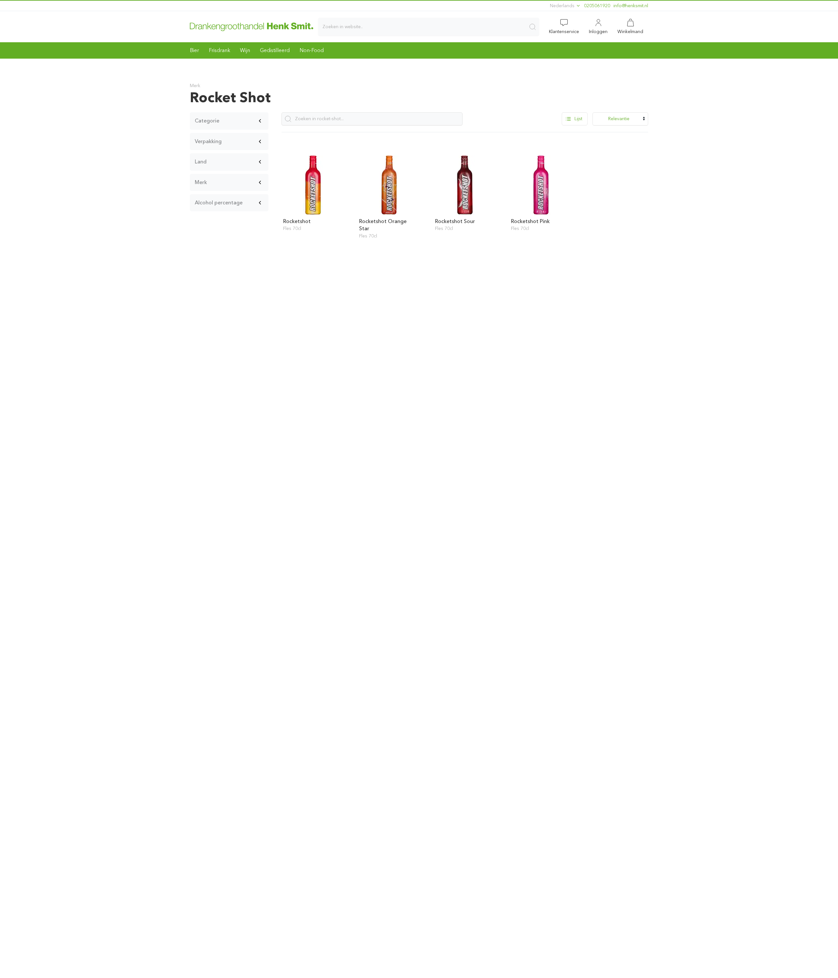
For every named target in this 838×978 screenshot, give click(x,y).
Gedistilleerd (275, 50)
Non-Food (312, 50)
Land (201, 162)
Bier (194, 50)
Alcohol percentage (219, 202)
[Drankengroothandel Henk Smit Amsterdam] (251, 26)
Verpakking (208, 141)
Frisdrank (219, 50)
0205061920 (597, 6)
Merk (201, 182)
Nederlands (563, 6)
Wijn (245, 50)
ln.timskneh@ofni (630, 6)
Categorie (207, 121)
